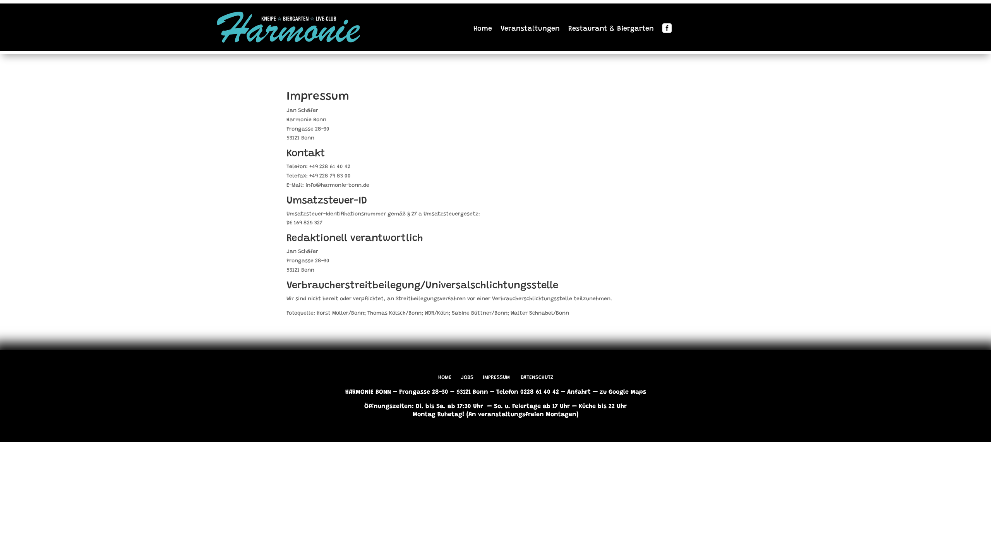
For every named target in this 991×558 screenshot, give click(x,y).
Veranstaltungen (530, 29)
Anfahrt (579, 392)
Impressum (496, 378)
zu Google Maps (623, 392)
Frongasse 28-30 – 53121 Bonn (443, 392)
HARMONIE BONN (368, 392)
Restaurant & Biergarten (611, 29)
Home (482, 29)
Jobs (467, 378)
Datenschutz (537, 378)
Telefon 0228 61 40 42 (527, 392)
